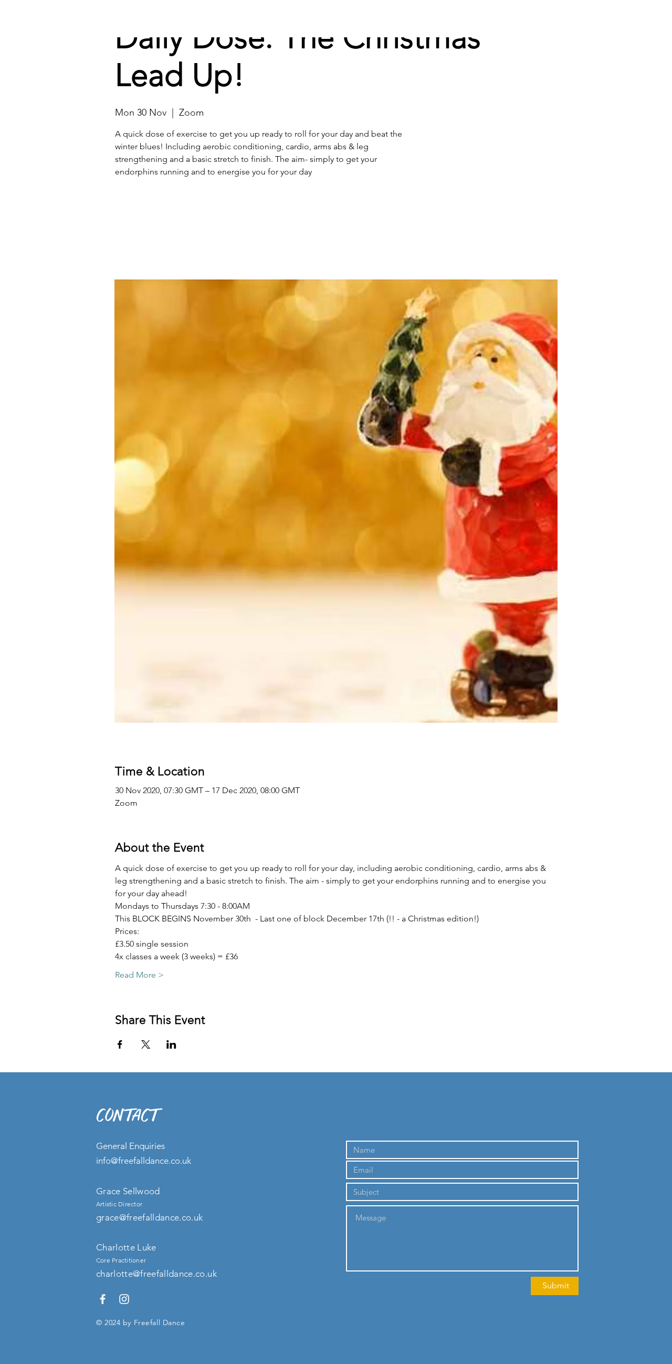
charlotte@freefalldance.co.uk (156, 1273)
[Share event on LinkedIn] (171, 1044)
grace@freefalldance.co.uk (149, 1217)
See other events (188, 230)
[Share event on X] (146, 1044)
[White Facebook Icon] (102, 1299)
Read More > (139, 975)
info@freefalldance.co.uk (143, 1160)
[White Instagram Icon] (124, 1299)
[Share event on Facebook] (120, 1044)
